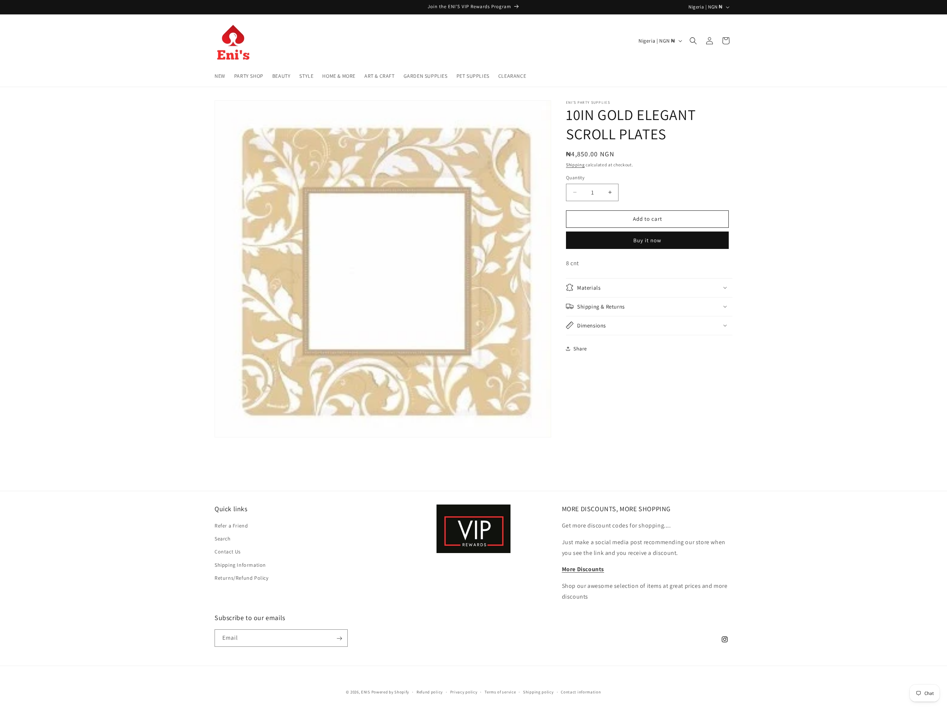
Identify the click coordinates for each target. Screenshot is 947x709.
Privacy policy (464, 691)
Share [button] (580, 348)
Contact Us (228, 552)
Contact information (581, 691)
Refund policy (430, 691)
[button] (693, 41)
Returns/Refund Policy (242, 578)
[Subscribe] (339, 638)
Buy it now (647, 240)
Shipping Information (240, 565)
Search (223, 539)
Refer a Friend (231, 525)
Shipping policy (538, 691)
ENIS (365, 692)
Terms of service (500, 691)
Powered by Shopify (390, 692)
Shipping (575, 164)
